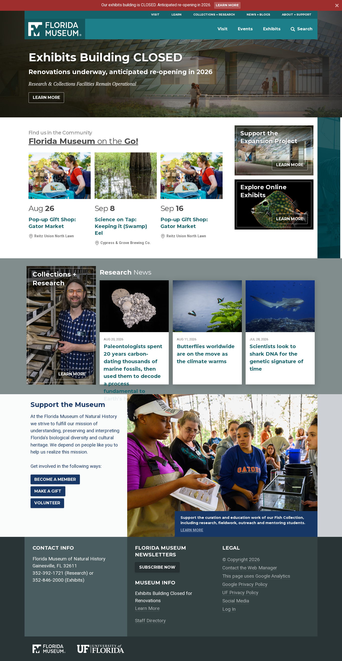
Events (245, 28)
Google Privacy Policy (244, 584)
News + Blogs (258, 14)
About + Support (296, 14)
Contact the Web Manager (249, 568)
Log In (229, 609)
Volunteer (47, 503)
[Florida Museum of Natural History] (55, 648)
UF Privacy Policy (240, 592)
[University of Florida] (106, 648)
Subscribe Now (157, 567)
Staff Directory (150, 620)
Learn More (227, 5)
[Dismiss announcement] (336, 6)
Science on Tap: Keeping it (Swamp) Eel (121, 226)
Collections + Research (214, 14)
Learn (177, 14)
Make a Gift (47, 491)
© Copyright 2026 (241, 559)
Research (125, 272)
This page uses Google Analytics (256, 576)
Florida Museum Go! (83, 141)
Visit (155, 14)
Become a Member (55, 479)
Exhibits (272, 28)
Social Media (235, 601)
